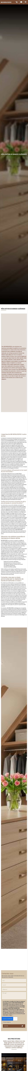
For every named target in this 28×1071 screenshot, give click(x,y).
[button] (26, 2)
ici (12, 1015)
